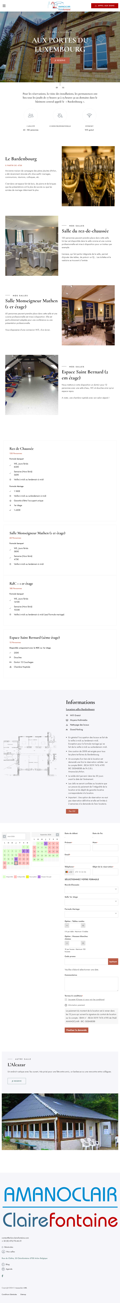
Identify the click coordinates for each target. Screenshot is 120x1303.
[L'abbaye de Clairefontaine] (60, 6)
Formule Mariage (72, 909)
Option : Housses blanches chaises (76, 937)
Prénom (68, 842)
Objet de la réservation (103, 866)
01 (57, 87)
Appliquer (113, 961)
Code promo (70, 956)
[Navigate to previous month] (4, 836)
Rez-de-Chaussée (72, 885)
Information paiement (76, 1005)
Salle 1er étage (71, 897)
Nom (95, 842)
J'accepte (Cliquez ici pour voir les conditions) (86, 999)
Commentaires (71, 975)
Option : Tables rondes (74, 921)
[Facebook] (2, 1276)
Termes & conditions (74, 995)
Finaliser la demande (76, 1030)
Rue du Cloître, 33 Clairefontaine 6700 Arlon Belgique (24, 1258)
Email (67, 854)
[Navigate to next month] (57, 834)
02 (63, 87)
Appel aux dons (106, 5)
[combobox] (69, 872)
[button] (25, 269)
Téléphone (69, 866)
